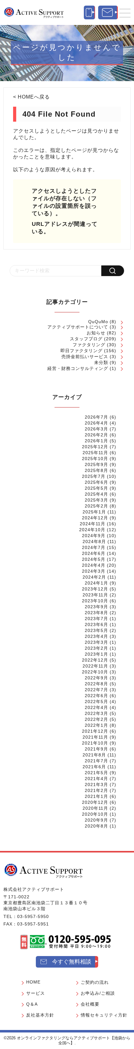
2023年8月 (96, 612)
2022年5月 (96, 701)
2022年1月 (96, 725)
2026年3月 (96, 428)
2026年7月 (96, 417)
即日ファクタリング (81, 350)
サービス (35, 993)
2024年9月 (93, 535)
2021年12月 (95, 731)
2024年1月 (96, 582)
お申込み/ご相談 (98, 993)
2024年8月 (94, 541)
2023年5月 (96, 630)
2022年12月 (95, 660)
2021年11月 (95, 737)
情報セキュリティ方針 (104, 1015)
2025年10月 (95, 458)
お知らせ (96, 332)
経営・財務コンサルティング (77, 368)
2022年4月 (96, 707)
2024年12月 (95, 517)
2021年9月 (96, 748)
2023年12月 (95, 588)
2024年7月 (93, 547)
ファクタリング (89, 344)
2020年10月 (95, 814)
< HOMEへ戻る (31, 97)
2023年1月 (96, 654)
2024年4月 (93, 565)
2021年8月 (94, 754)
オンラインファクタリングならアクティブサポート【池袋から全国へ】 (73, 1041)
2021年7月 (96, 760)
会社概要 (90, 1004)
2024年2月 (94, 577)
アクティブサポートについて (77, 326)
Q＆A (32, 1004)
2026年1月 (96, 440)
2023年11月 (95, 594)
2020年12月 (95, 802)
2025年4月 (96, 494)
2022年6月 (96, 695)
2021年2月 (96, 790)
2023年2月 (96, 648)
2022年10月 (95, 671)
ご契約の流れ (95, 982)
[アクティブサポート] (34, 12)
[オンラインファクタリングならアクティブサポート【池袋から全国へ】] (43, 870)
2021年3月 (96, 784)
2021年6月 (94, 766)
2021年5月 (96, 772)
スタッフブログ (86, 338)
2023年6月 (96, 624)
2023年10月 (95, 600)
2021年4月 (96, 778)
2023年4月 (96, 636)
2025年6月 (96, 482)
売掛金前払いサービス (84, 356)
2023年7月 (96, 618)
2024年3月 (93, 571)
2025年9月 (96, 464)
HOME (33, 981)
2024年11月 (92, 523)
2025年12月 (95, 446)
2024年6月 (93, 553)
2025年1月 (94, 511)
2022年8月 (96, 683)
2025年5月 (96, 488)
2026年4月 (96, 422)
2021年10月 (95, 743)
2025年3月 (96, 500)
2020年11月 (95, 808)
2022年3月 (96, 713)
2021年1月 (96, 796)
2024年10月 (92, 529)
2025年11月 (95, 452)
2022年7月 (96, 689)
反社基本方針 (40, 1015)
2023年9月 (96, 606)
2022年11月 (95, 665)
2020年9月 (96, 820)
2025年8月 (96, 470)
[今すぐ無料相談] (108, 12)
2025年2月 (96, 505)
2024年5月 (93, 559)
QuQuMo (98, 321)
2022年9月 (96, 677)
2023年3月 (96, 642)
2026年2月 (96, 434)
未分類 (101, 362)
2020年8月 (96, 825)
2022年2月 (96, 719)
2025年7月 (93, 476)
